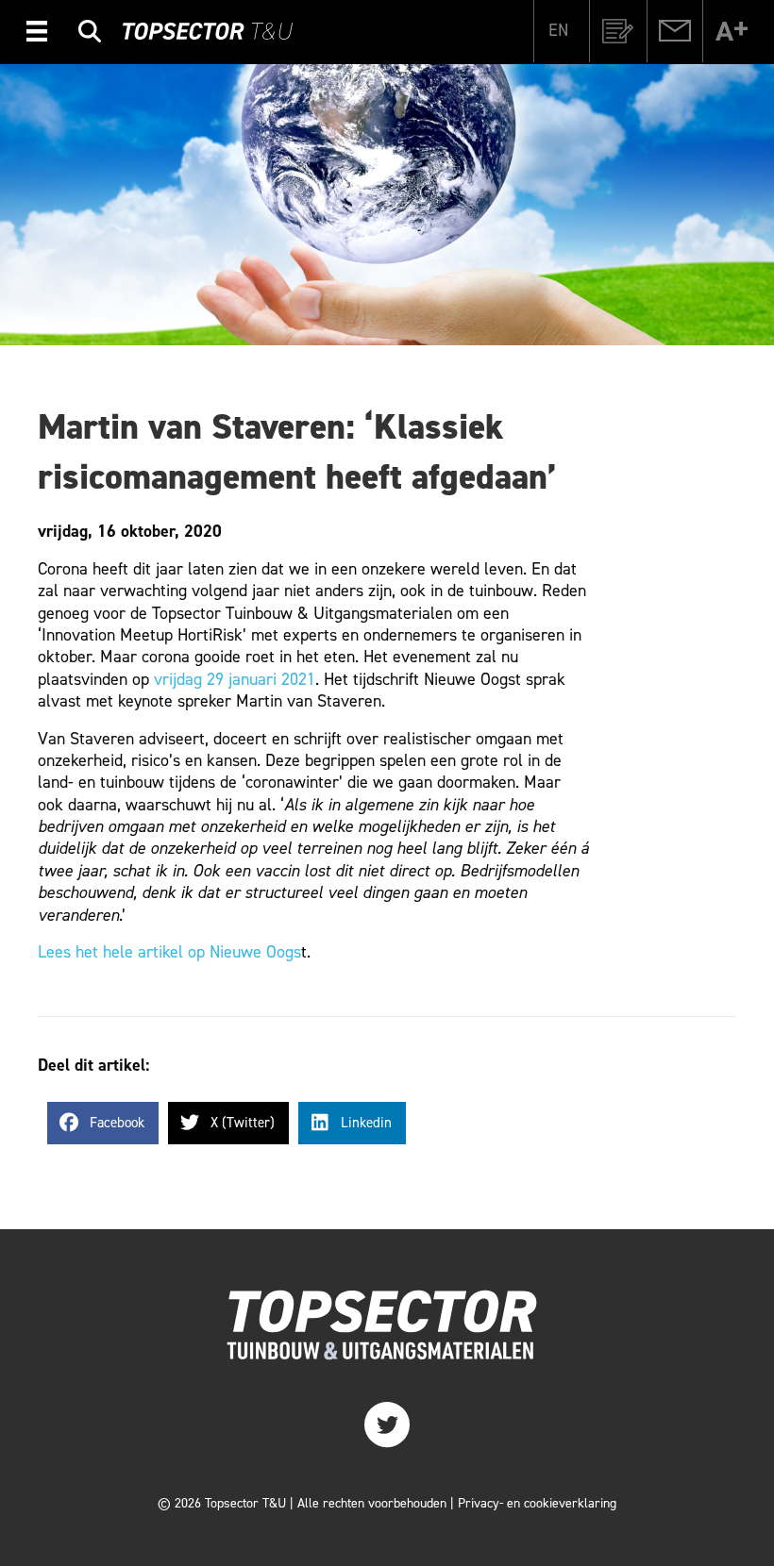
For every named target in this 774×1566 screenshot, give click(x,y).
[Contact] (674, 31)
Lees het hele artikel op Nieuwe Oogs (169, 952)
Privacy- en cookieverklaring (537, 1503)
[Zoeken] (90, 34)
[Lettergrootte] (731, 31)
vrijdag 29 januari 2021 (234, 679)
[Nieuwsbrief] (618, 31)
